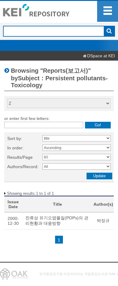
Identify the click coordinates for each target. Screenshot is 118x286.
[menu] (107, 11)
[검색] (109, 31)
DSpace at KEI (101, 55)
